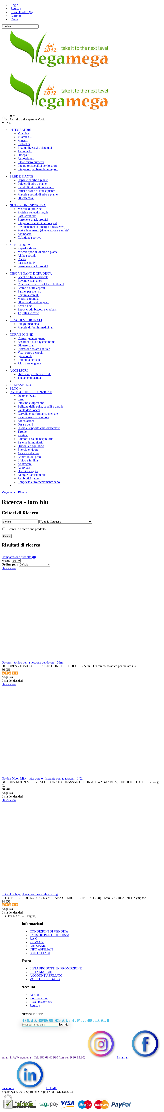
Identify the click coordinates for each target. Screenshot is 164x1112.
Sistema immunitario (30, 442)
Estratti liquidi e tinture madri (36, 187)
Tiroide (22, 431)
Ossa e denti (25, 424)
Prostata (23, 435)
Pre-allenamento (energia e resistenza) (41, 226)
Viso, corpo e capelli (30, 352)
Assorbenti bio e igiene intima (36, 341)
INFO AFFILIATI (41, 949)
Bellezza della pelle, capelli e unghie (40, 406)
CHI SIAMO (38, 945)
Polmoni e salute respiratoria (35, 438)
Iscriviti (63, 1024)
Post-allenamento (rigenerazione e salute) (43, 230)
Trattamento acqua (29, 377)
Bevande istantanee (30, 280)
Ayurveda (24, 467)
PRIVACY (37, 942)
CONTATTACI (40, 953)
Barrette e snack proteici (33, 219)
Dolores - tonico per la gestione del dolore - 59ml (32, 662)
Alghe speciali (27, 255)
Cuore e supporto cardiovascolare (39, 428)
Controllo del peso (29, 456)
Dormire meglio (28, 471)
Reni (21, 399)
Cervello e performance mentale (38, 413)
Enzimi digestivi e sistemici (35, 147)
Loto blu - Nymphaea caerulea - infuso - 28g (30, 894)
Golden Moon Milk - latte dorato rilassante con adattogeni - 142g (42, 778)
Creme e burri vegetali (32, 288)
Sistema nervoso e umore (33, 417)
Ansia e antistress (28, 453)
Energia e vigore (28, 449)
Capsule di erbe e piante (33, 180)
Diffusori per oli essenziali (34, 374)
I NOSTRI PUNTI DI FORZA (49, 935)
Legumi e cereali (28, 295)
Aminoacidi (25, 151)
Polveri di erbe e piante (32, 183)
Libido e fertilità (28, 460)
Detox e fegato (27, 395)
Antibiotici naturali (29, 478)
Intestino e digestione (31, 403)
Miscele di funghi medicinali (35, 327)
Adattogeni (25, 464)
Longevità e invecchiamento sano (39, 482)
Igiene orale (25, 356)
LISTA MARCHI (41, 972)
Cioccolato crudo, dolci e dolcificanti (41, 284)
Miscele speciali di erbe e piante (38, 194)
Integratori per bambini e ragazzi (38, 169)
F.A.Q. (34, 938)
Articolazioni (26, 421)
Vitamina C (25, 137)
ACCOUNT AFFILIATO (46, 975)
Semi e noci (25, 306)
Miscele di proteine (30, 208)
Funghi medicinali (29, 323)
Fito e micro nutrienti (31, 162)
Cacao (22, 259)
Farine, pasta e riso (29, 291)
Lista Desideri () (41, 1002)
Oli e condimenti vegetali (33, 302)
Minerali (23, 140)
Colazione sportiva (29, 237)
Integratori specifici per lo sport (37, 165)
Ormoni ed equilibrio (31, 446)
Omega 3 (23, 155)
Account (35, 994)
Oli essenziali (26, 198)
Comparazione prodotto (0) (19, 557)
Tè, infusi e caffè (28, 313)
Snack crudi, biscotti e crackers (37, 309)
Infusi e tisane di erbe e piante (36, 190)
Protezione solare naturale (34, 349)
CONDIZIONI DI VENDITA (49, 931)
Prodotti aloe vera (29, 359)
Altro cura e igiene (29, 363)
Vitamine (23, 133)
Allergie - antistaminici (32, 474)
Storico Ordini (39, 998)
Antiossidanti (26, 158)
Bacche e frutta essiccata (33, 277)
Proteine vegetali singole (33, 212)
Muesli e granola (28, 298)
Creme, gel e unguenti (31, 338)
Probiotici (24, 144)
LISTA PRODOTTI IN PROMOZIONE (56, 968)
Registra (35, 1005)
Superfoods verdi (28, 248)
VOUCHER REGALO (45, 979)
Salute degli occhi (29, 410)
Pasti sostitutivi (27, 216)
